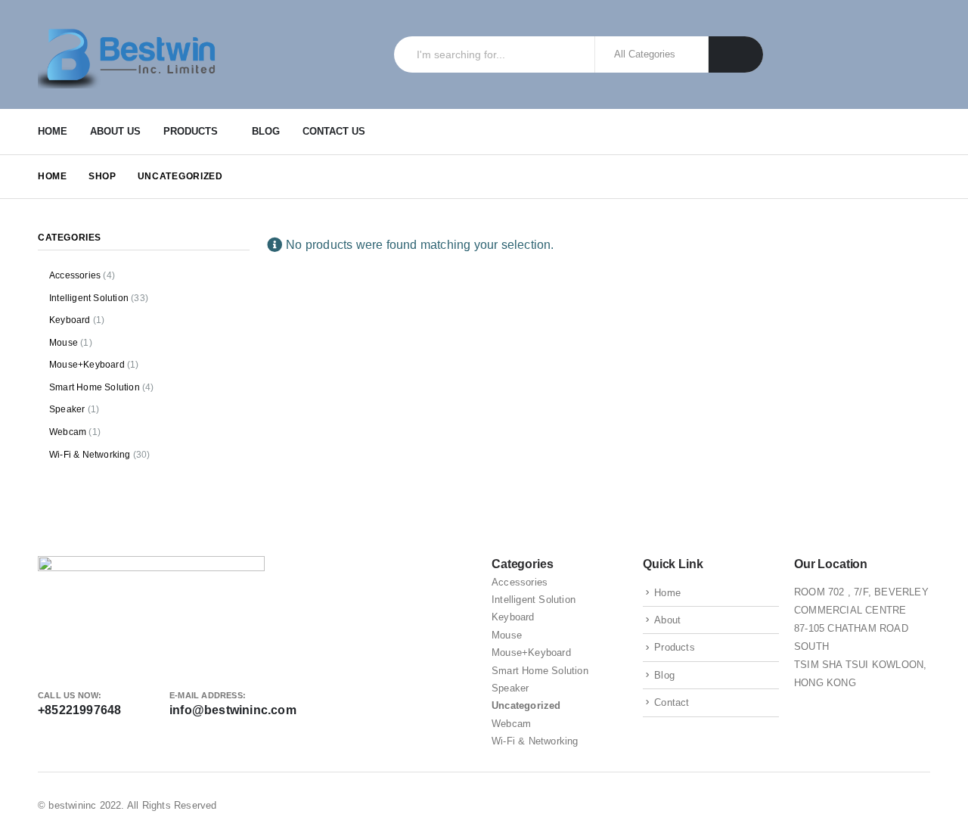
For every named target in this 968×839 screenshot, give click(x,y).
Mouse (63, 342)
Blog (266, 131)
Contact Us (333, 131)
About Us (115, 131)
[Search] (736, 54)
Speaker (67, 409)
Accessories (75, 275)
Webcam (67, 432)
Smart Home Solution (94, 387)
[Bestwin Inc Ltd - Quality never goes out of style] (132, 54)
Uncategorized (526, 705)
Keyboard (70, 320)
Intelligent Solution (89, 298)
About (667, 620)
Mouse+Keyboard (87, 364)
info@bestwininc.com (232, 710)
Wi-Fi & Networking (90, 454)
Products (190, 131)
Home (52, 131)
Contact (671, 702)
